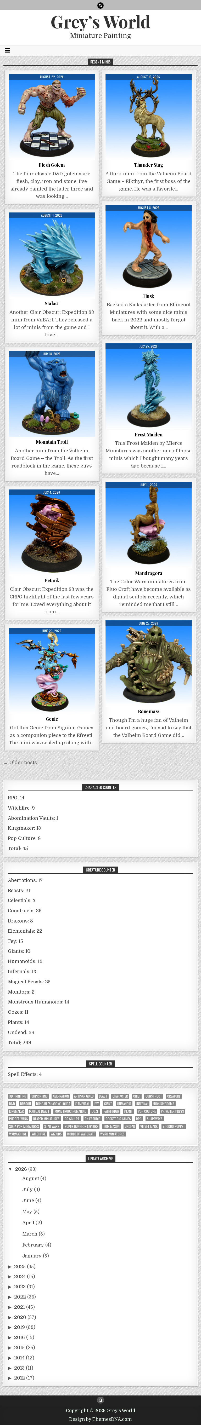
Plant (128, 1111)
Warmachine (17, 1134)
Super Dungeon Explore (81, 1126)
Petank (51, 580)
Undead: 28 (21, 1032)
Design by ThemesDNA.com (100, 1419)
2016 (19, 1337)
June (28, 1200)
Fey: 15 (15, 941)
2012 (19, 1378)
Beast (103, 1096)
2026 (21, 1169)
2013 (19, 1368)
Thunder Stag (148, 165)
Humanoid (124, 1103)
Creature (173, 1096)
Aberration (61, 1096)
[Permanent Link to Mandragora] (148, 525)
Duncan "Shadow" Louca (53, 1103)
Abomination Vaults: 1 (33, 818)
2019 (19, 1327)
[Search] (100, 5)
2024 (20, 1276)
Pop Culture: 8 (24, 838)
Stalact (52, 303)
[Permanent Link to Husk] (148, 248)
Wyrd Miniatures (112, 1134)
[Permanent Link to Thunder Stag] (148, 117)
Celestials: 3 (21, 900)
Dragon (25, 1103)
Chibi (136, 1096)
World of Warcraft (81, 1134)
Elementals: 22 (25, 931)
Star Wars (51, 1126)
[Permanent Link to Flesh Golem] (52, 117)
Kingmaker (16, 1111)
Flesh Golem (52, 165)
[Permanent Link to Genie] (52, 671)
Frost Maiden (149, 434)
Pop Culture (147, 1111)
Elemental (82, 1103)
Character (120, 1096)
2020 (20, 1317)
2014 (19, 1357)
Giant (108, 1103)
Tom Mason (111, 1126)
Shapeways (155, 1118)
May (27, 1211)
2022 (20, 1297)
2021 (19, 1307)
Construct (154, 1096)
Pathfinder (111, 1111)
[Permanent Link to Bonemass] (148, 663)
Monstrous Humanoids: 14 (38, 1002)
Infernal (142, 1103)
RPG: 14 (16, 797)
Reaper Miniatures (46, 1118)
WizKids (56, 1134)
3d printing (17, 1096)
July (27, 1189)
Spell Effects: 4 (25, 1074)
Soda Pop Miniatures (24, 1126)
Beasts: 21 (19, 890)
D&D (12, 1103)
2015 (19, 1347)
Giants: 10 (19, 951)
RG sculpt (72, 1118)
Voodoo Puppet (174, 1126)
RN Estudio (92, 1118)
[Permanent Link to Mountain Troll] (52, 394)
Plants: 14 (18, 1022)
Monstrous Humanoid (70, 1111)
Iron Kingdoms (163, 1103)
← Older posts (20, 762)
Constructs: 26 (25, 910)
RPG (139, 1118)
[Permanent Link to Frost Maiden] (148, 386)
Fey (96, 1103)
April (28, 1222)
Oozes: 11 (18, 1012)
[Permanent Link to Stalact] (52, 255)
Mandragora (148, 573)
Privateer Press (172, 1111)
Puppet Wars (18, 1118)
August (30, 1178)
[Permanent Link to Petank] (52, 532)
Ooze (95, 1111)
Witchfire (39, 1134)
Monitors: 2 (21, 992)
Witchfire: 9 (21, 808)
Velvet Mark (149, 1126)
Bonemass (148, 711)
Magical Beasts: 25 (29, 981)
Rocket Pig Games (118, 1118)
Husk (148, 296)
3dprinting (39, 1096)
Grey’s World (100, 21)
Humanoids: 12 (25, 961)
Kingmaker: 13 (24, 828)
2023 (20, 1286)
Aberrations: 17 (25, 880)
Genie (52, 719)
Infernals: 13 (22, 971)
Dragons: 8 (20, 921)
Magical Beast (39, 1111)
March (29, 1234)
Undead (130, 1126)
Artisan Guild (84, 1096)
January (32, 1256)
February (33, 1245)
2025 (20, 1266)
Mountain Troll (52, 442)
